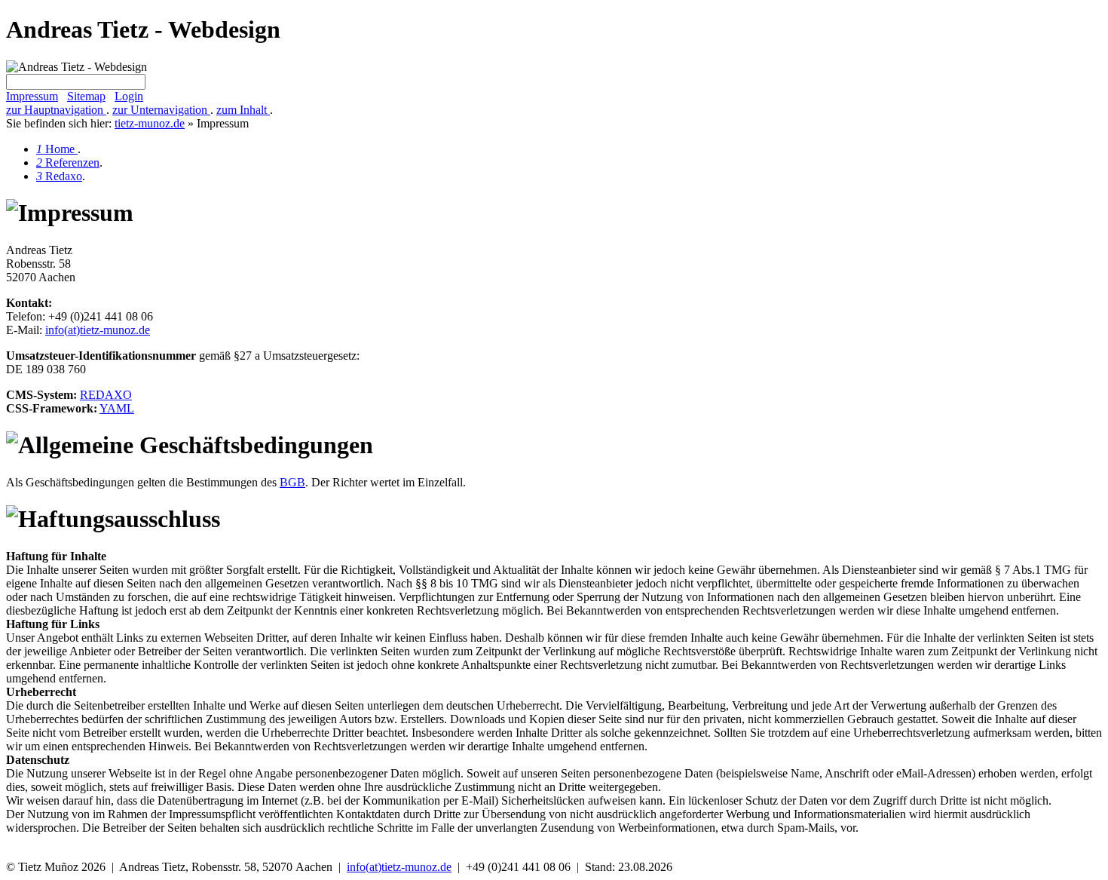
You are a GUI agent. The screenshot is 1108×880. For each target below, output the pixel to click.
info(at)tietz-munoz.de (97, 329)
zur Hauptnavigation (56, 109)
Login (129, 96)
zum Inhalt (243, 109)
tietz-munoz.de (150, 123)
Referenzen (67, 162)
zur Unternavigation (161, 109)
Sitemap (86, 96)
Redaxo (59, 176)
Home (57, 149)
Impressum (32, 96)
